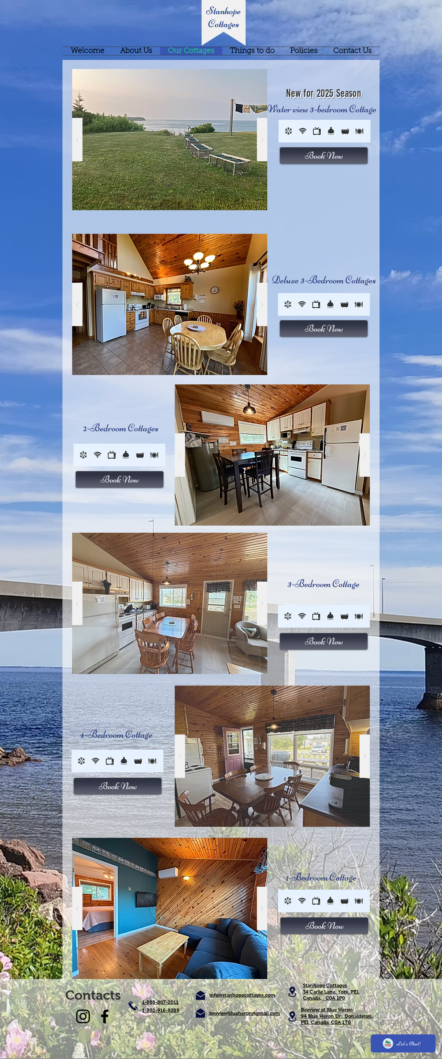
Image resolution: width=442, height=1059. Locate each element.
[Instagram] (83, 1016)
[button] (169, 139)
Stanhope (223, 10)
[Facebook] (104, 1016)
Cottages (223, 23)
